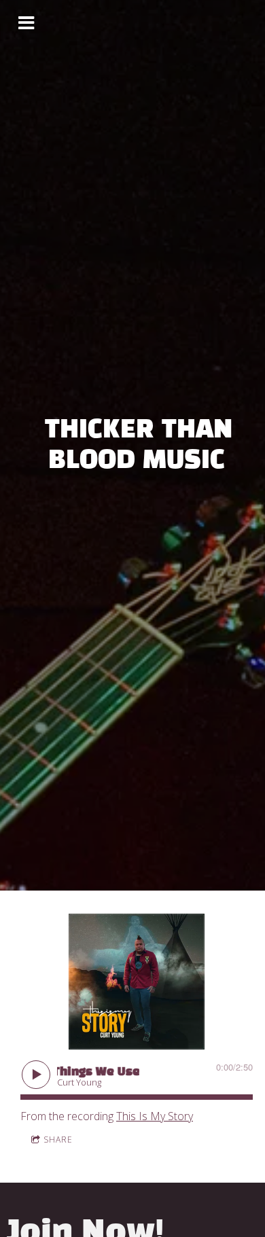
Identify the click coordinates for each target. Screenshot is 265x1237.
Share (58, 1139)
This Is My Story (154, 1116)
